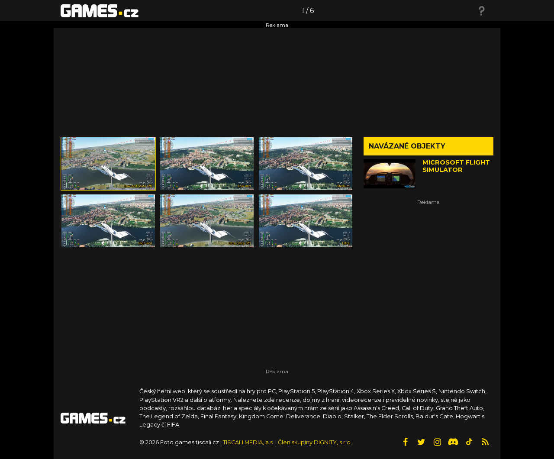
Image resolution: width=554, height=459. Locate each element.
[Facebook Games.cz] (405, 442)
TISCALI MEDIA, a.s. (248, 442)
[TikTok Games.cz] (469, 442)
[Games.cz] (99, 10)
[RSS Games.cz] (485, 442)
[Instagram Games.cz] (437, 442)
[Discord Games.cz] (453, 442)
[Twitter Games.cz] (421, 442)
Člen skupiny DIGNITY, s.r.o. (315, 442)
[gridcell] (108, 164)
